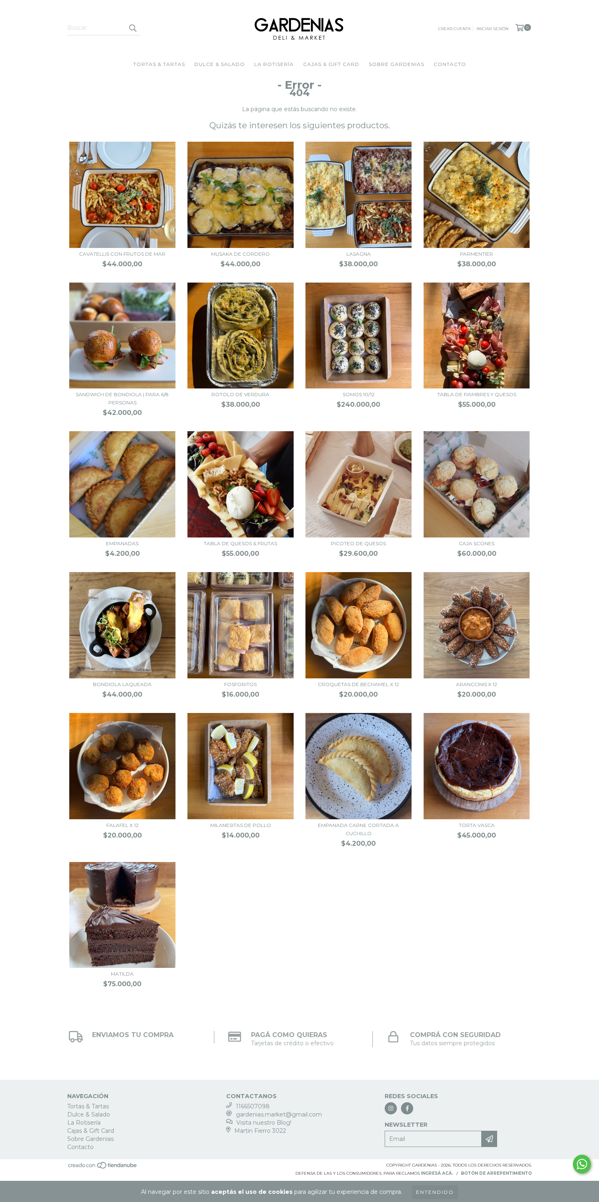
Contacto (450, 64)
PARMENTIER (476, 254)
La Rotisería (274, 64)
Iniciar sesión (492, 28)
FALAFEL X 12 (122, 825)
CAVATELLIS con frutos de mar (122, 254)
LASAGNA (358, 254)
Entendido (435, 1192)
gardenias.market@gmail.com (279, 1114)
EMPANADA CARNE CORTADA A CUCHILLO (358, 829)
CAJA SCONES (476, 543)
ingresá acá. (437, 1173)
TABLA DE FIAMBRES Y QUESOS (476, 394)
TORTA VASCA (477, 825)
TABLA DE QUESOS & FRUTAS (240, 543)
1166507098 (253, 1106)
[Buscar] (132, 28)
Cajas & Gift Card (331, 64)
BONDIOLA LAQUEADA (122, 684)
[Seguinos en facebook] (407, 1108)
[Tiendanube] (103, 1168)
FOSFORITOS (240, 684)
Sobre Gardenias (396, 64)
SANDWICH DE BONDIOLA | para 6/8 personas (122, 398)
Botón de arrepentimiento (496, 1173)
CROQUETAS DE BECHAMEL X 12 (358, 684)
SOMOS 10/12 (358, 394)
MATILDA (122, 974)
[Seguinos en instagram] (391, 1108)
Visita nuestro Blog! (263, 1122)
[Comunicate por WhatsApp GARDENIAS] (582, 1164)
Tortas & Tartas (159, 64)
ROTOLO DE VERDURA (240, 394)
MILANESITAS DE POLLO (240, 825)
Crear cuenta (454, 28)
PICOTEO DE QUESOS (358, 543)
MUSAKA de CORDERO (240, 254)
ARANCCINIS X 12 (476, 684)
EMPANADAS (122, 543)
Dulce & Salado (219, 64)
